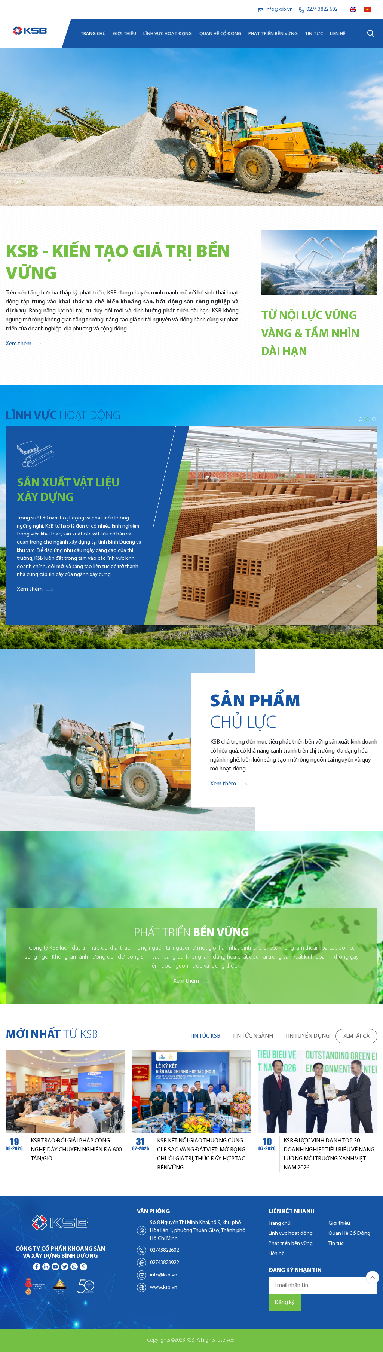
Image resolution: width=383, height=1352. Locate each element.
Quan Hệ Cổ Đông (220, 33)
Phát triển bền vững (273, 33)
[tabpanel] (191, 1111)
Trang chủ (93, 33)
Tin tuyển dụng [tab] (307, 1036)
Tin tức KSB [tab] (205, 1036)
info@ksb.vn (163, 1275)
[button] (9, 182)
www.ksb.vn (163, 1287)
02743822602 (164, 1250)
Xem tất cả (356, 1036)
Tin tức (314, 33)
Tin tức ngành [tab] (252, 1036)
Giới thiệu (124, 33)
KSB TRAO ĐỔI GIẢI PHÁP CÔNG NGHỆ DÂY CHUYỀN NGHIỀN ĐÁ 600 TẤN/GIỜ (76, 1150)
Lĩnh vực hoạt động (167, 33)
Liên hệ (338, 33)
